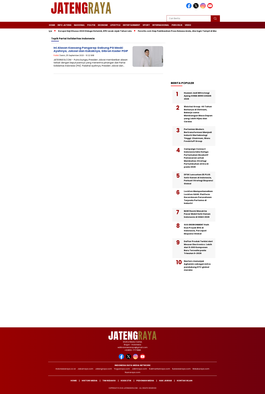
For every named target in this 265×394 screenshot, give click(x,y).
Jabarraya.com (85, 368)
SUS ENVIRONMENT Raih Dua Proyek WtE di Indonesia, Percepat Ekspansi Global (196, 229)
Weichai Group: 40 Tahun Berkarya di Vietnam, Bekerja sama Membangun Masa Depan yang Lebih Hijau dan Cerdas (198, 114)
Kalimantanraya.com (159, 368)
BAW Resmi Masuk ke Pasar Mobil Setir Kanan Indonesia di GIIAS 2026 (197, 214)
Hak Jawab (165, 380)
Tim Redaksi (109, 380)
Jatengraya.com (103, 368)
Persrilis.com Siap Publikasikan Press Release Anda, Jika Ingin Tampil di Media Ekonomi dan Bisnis (181, 31)
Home (52, 25)
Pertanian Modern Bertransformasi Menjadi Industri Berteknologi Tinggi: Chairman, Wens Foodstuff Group (198, 135)
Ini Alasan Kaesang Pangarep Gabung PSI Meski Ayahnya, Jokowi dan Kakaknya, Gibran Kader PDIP (91, 49)
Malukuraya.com (201, 368)
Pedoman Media (145, 380)
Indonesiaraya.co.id (66, 368)
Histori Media (89, 380)
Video (188, 25)
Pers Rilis (177, 25)
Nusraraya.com (132, 372)
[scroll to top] (254, 389)
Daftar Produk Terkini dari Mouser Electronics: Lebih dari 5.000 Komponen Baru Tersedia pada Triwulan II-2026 (198, 247)
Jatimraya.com (139, 368)
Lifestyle (115, 25)
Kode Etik (126, 380)
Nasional (79, 25)
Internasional (160, 25)
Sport (146, 25)
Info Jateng (64, 25)
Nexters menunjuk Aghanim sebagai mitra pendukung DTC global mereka (197, 266)
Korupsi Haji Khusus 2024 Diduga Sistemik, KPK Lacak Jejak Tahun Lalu (87, 31)
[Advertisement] (195, 55)
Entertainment (131, 25)
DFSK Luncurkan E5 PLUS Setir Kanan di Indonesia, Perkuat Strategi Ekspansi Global (198, 179)
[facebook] (189, 8)
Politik (91, 25)
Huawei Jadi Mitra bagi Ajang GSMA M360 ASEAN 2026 (197, 95)
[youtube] (210, 8)
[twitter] (196, 8)
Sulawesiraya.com (181, 368)
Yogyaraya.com (122, 368)
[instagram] (203, 8)
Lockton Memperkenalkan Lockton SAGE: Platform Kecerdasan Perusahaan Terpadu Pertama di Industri (198, 197)
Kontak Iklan (184, 380)
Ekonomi (103, 25)
